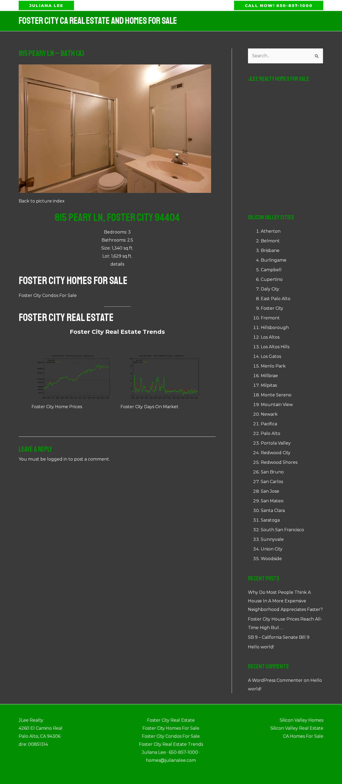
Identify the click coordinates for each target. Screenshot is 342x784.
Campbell (271, 269)
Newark (269, 414)
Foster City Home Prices (57, 406)
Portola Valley (276, 443)
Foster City (272, 308)
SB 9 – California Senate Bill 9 (278, 637)
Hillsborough (275, 327)
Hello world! (261, 646)
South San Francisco (282, 529)
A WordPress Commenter (275, 680)
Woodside (271, 558)
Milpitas (269, 385)
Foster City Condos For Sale (48, 295)
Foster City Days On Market (149, 406)
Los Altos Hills (275, 346)
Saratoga (270, 520)
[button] (46, 5)
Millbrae (269, 375)
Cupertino (272, 279)
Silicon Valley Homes (301, 720)
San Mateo (272, 500)
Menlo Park (273, 366)
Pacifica (269, 423)
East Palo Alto (275, 298)
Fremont (270, 317)
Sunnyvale (272, 539)
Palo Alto (270, 433)
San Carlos (272, 481)
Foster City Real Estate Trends (117, 331)
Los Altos (270, 337)
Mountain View (277, 404)
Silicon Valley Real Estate (296, 728)
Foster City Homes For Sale (73, 280)
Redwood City (275, 452)
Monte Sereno (276, 394)
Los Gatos (271, 356)
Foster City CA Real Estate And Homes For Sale (98, 21)
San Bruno (272, 472)
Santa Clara (273, 510)
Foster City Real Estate (66, 317)
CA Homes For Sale (303, 736)
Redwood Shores (279, 462)
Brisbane (270, 250)
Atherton (271, 231)
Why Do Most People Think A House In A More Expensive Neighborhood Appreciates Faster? (285, 601)
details (117, 264)
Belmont (270, 240)
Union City (271, 549)
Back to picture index (42, 201)
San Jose (270, 491)
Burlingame (273, 260)
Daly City (270, 289)
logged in (57, 459)
